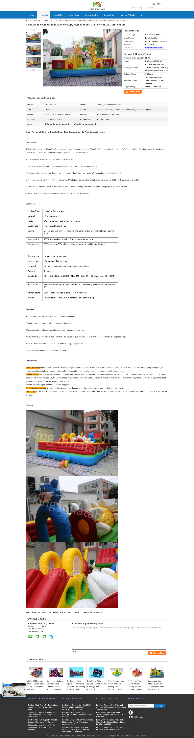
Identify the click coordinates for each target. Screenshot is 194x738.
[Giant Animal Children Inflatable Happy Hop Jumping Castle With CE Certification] (33, 37)
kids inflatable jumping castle (66, 612)
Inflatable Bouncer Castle (53, 21)
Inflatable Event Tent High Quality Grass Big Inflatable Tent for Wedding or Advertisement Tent (77, 722)
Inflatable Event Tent (72, 698)
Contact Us (109, 15)
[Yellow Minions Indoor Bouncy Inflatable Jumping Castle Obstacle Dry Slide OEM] (117, 672)
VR (142, 15)
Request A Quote (127, 15)
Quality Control (91, 15)
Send (159, 706)
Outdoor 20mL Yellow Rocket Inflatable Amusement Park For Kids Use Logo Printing (43, 707)
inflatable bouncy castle (92, 612)
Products (44, 15)
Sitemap (140, 717)
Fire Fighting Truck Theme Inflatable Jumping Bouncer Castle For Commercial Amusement (136, 686)
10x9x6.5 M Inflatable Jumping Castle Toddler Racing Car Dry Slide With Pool (36, 685)
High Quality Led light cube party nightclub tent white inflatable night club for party (77, 715)
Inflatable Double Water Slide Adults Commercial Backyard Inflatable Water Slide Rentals (111, 707)
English (159, 4)
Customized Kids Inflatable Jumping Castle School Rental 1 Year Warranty (157, 685)
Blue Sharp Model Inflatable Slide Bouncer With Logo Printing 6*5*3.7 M (96, 685)
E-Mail (132, 717)
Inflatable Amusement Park (41, 698)
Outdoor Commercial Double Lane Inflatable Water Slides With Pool (109, 728)
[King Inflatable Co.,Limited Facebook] (131, 713)
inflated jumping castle (41, 612)
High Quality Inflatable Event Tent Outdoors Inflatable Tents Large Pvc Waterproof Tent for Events (76, 729)
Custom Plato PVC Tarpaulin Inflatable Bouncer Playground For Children (43, 721)
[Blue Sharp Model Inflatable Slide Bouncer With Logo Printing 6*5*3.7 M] (97, 672)
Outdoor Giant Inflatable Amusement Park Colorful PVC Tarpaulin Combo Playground (42, 715)
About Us (58, 15)
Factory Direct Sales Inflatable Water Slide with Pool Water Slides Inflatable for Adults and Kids (111, 722)
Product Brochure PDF (154, 48)
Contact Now (134, 92)
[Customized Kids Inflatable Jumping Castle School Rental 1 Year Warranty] (157, 672)
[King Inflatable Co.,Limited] (97, 6)
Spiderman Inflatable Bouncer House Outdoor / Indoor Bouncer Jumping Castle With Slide (55, 686)
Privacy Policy (51, 736)
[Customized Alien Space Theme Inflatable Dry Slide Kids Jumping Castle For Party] (76, 672)
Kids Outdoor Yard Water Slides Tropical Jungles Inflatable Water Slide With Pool (111, 715)
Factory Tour (73, 15)
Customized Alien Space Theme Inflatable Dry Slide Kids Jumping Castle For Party (76, 685)
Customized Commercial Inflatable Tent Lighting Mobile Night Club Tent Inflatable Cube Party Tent (77, 707)
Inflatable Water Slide (107, 698)
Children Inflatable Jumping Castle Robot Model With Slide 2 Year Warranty (41, 727)
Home (31, 15)
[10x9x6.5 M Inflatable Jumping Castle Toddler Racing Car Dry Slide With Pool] (36, 672)
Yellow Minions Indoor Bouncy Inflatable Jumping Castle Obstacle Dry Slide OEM (116, 686)
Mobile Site (134, 721)
